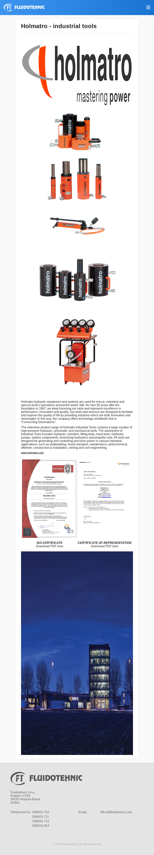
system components (45, 437)
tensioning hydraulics (74, 437)
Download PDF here (49, 546)
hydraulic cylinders (66, 434)
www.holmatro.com (32, 452)
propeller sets (103, 437)
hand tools (103, 434)
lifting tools (87, 434)
